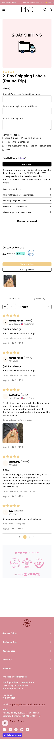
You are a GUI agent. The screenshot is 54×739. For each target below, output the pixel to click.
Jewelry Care (9, 651)
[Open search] (5, 306)
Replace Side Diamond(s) (17, 141)
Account (7, 668)
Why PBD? (7, 660)
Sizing (48, 145)
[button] (44, 9)
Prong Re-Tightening (31, 137)
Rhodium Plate (36, 145)
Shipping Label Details (12, 189)
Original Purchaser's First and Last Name (21, 93)
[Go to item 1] (10, 281)
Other (7, 149)
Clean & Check (12, 137)
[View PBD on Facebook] (16, 729)
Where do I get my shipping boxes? (17, 212)
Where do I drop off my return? (15, 206)
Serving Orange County (13, 720)
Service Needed (10, 134)
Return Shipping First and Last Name (20, 106)
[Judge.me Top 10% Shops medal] (39, 563)
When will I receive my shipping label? (18, 194)
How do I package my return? (15, 200)
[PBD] (27, 9)
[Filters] (11, 306)
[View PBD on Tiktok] (10, 729)
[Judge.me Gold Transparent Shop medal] (15, 563)
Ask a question (27, 269)
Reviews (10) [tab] (14, 298)
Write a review (27, 264)
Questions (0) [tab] (39, 298)
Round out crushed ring (16, 145)
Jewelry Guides (10, 633)
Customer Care (10, 642)
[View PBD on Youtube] (27, 729)
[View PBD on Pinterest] (22, 729)
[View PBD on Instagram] (4, 729)
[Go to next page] (34, 537)
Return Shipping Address (14, 118)
